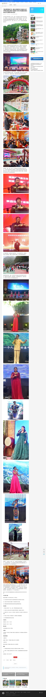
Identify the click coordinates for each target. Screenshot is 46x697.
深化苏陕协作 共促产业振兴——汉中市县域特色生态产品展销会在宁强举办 (39, 21)
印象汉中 (15, 4)
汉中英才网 (28, 692)
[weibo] (42, 692)
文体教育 (10, 4)
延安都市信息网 (12, 692)
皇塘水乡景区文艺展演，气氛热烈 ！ (18, 687)
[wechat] (40, 692)
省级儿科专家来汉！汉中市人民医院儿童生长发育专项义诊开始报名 (39, 33)
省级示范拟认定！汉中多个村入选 (39, 44)
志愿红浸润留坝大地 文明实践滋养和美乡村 (39, 48)
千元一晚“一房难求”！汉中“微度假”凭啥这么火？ (25, 687)
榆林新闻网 (7, 692)
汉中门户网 (12, 693)
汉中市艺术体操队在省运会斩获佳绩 (39, 52)
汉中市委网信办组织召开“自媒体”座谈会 (39, 36)
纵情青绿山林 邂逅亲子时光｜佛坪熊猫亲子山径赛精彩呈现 (12, 687)
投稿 (42, 3)
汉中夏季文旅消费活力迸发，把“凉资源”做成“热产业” (5, 687)
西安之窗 (18, 692)
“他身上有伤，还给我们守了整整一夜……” (39, 40)
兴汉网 (21, 692)
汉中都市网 (24, 692)
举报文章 (15, 657)
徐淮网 (15, 692)
